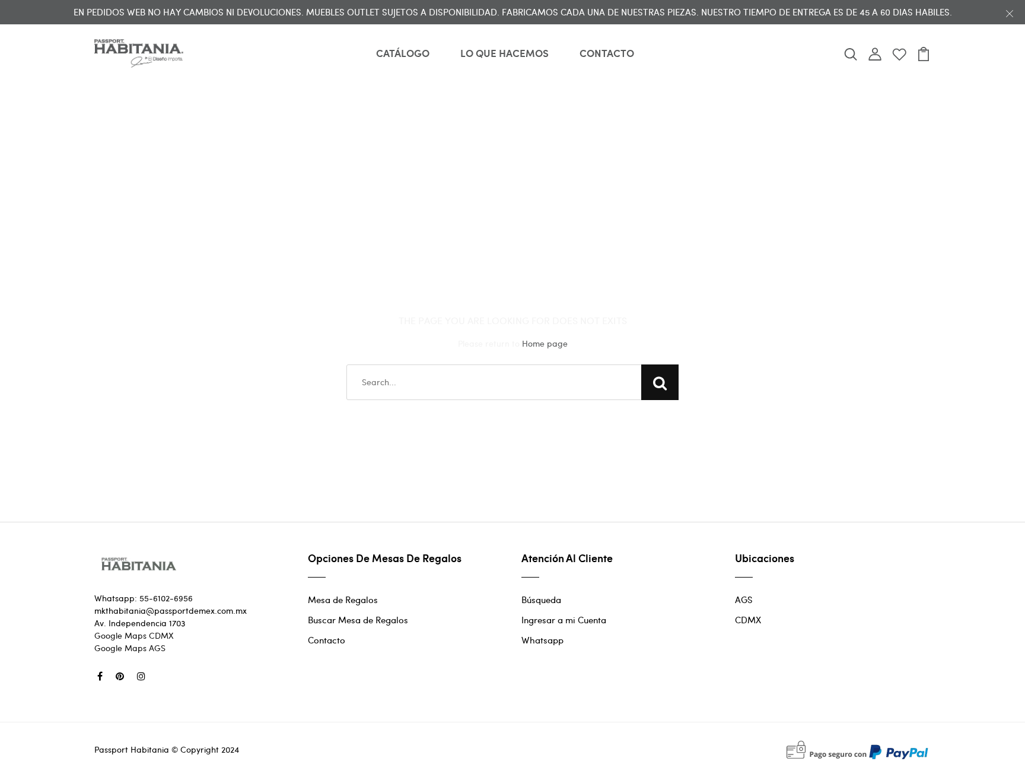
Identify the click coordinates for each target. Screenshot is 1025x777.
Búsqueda (541, 599)
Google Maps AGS (129, 648)
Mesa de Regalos (343, 599)
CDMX (748, 620)
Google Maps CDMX (134, 635)
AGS (744, 599)
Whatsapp (542, 640)
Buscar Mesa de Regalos (358, 620)
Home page (545, 343)
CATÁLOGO (402, 53)
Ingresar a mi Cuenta (563, 620)
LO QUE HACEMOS (504, 53)
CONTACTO (607, 53)
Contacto (326, 640)
